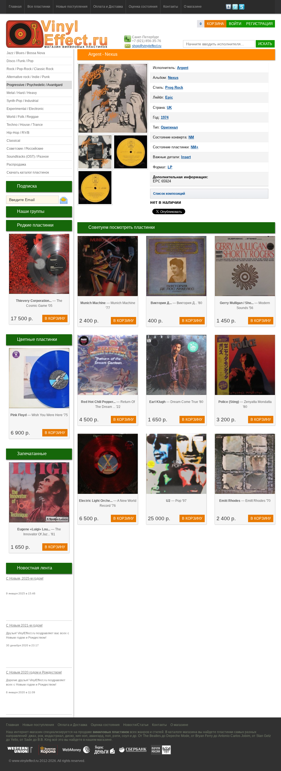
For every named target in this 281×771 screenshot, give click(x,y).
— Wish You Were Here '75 (39, 415)
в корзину (55, 318)
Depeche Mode (177, 736)
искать (265, 44)
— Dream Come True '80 (176, 402)
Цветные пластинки (37, 339)
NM (191, 137)
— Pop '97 (176, 501)
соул (125, 736)
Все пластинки (38, 7)
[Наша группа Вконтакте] (228, 9)
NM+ (194, 147)
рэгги (116, 736)
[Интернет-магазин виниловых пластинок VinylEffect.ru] (57, 47)
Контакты (170, 7)
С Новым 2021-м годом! (24, 625)
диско (69, 736)
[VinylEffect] (242, 9)
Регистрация (259, 24)
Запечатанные (32, 453)
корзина (215, 24)
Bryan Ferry (204, 736)
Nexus (173, 78)
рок (40, 736)
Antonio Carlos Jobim (234, 736)
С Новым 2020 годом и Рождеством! (34, 672)
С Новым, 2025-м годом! (24, 578)
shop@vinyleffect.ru (146, 46)
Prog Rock (174, 87)
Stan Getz (263, 736)
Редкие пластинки (35, 225)
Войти (235, 24)
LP (170, 167)
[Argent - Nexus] (95, 169)
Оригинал (169, 127)
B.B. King (44, 740)
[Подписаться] (64, 200)
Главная (15, 7)
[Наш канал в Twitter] (235, 9)
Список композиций (169, 194)
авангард (96, 736)
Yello (14, 740)
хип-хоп (81, 736)
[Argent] (112, 133)
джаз (32, 736)
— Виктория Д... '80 (176, 303)
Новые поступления (72, 7)
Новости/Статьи (135, 725)
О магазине (193, 7)
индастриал (54, 736)
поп (108, 736)
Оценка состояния (143, 7)
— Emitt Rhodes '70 (245, 501)
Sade (28, 740)
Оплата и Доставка (108, 7)
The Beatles (152, 736)
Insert (186, 157)
